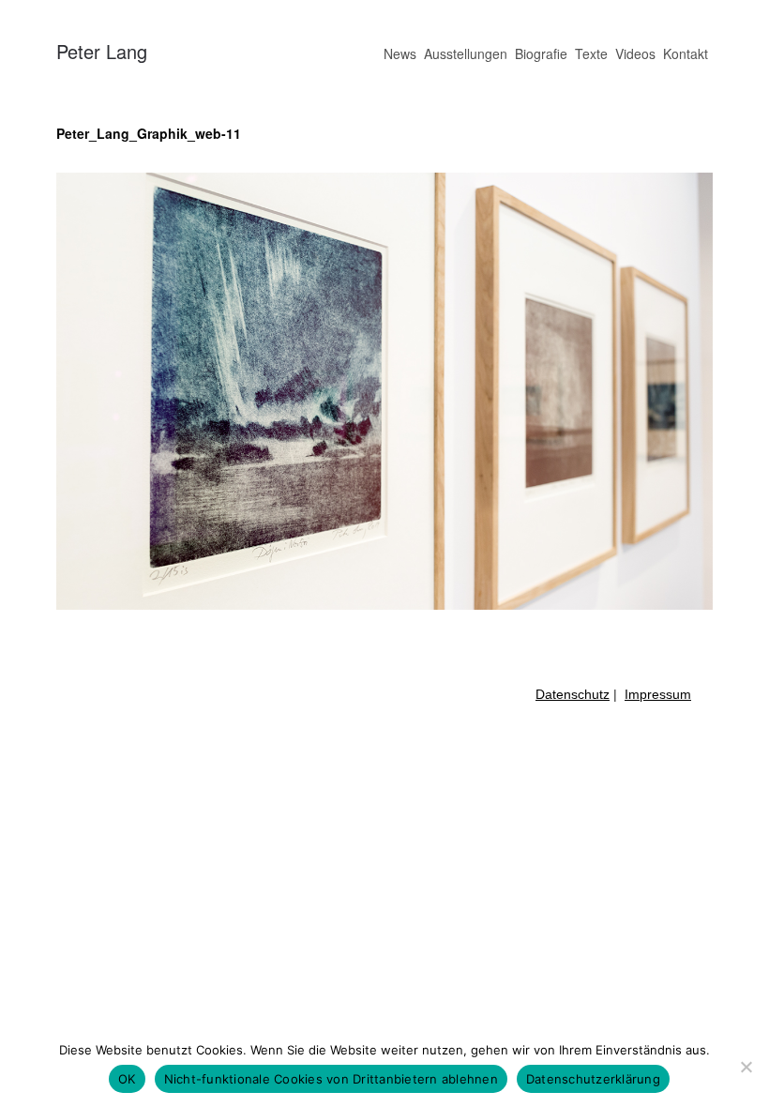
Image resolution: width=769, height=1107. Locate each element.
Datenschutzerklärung (593, 1078)
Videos (635, 53)
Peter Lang (101, 51)
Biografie (541, 53)
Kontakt (685, 53)
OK (127, 1078)
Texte (591, 53)
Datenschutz (572, 694)
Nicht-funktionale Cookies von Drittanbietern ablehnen (331, 1078)
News (400, 53)
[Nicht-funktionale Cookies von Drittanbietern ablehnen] (745, 1066)
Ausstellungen (465, 53)
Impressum (658, 694)
